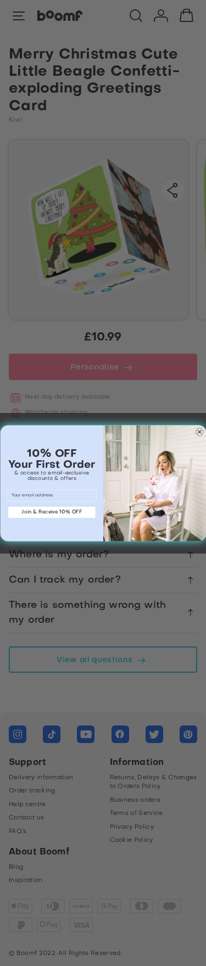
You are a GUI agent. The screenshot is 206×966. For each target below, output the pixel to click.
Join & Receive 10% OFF (51, 512)
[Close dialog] (199, 432)
